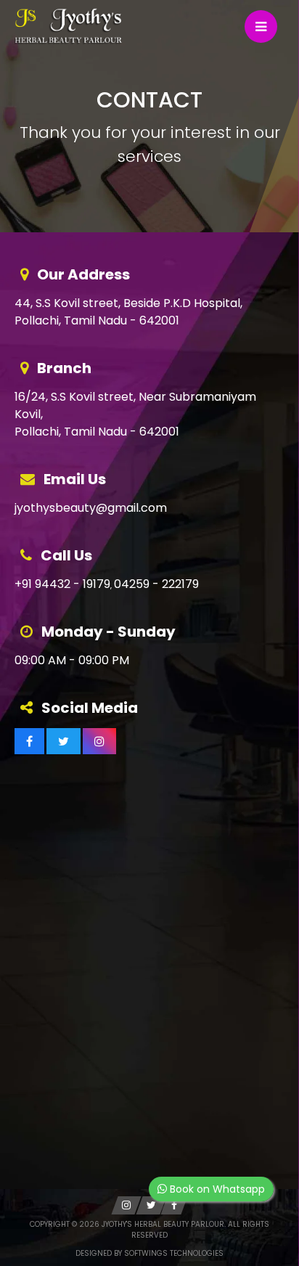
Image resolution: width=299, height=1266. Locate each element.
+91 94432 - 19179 (62, 584)
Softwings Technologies (174, 1253)
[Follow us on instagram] (99, 741)
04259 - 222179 (156, 584)
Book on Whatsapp (216, 1189)
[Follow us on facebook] (29, 741)
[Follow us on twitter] (63, 741)
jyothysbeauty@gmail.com (91, 507)
